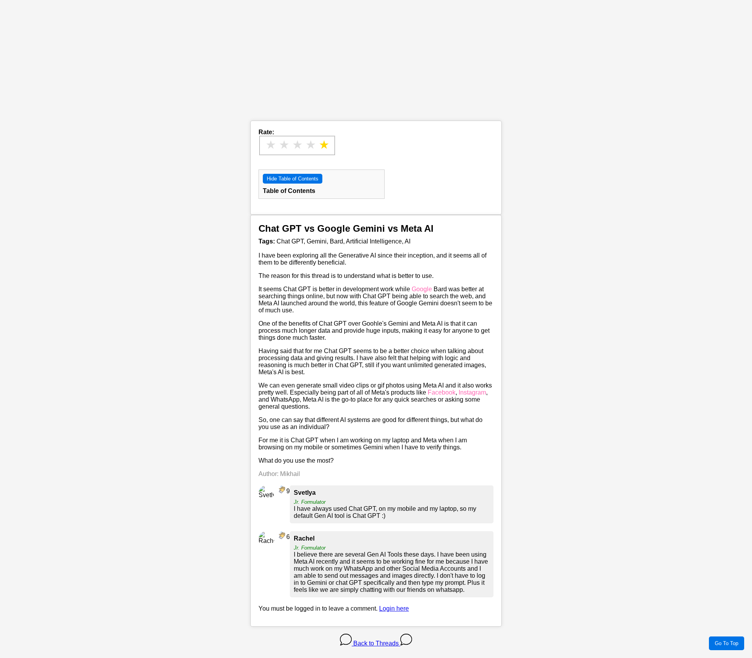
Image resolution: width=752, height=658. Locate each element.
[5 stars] (324, 145)
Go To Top (726, 643)
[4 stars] (310, 145)
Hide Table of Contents (292, 179)
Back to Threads (376, 643)
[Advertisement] (376, 66)
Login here (394, 608)
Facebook (442, 392)
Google (422, 289)
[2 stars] (284, 145)
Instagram (472, 392)
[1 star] (271, 145)
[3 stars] (297, 145)
